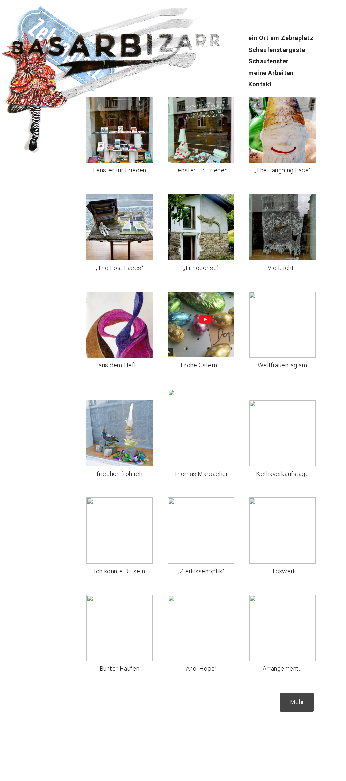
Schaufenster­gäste (276, 49)
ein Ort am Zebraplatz (280, 38)
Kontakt (260, 84)
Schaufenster (268, 61)
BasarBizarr (16, 39)
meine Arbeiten (271, 72)
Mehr (297, 701)
